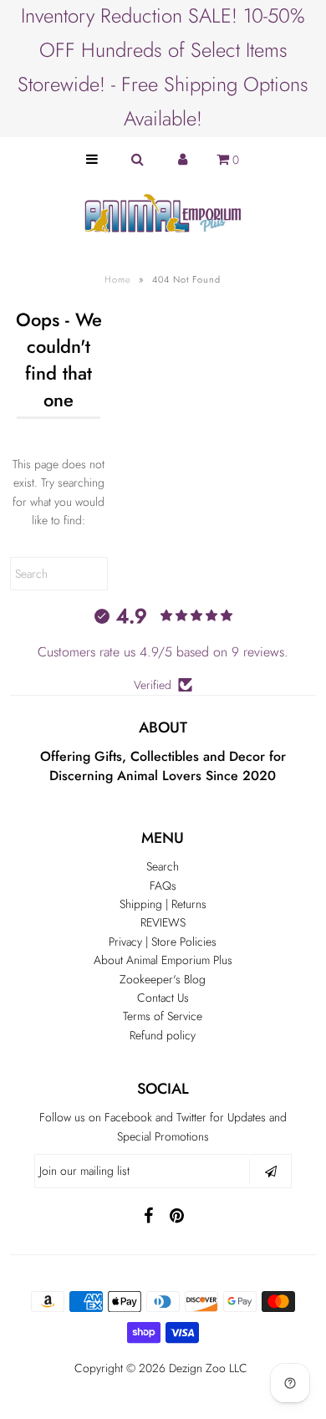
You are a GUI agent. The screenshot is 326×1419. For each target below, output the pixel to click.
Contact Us (163, 997)
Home (117, 279)
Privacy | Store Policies (162, 941)
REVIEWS (163, 922)
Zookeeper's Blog (163, 979)
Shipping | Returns (163, 904)
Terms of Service (162, 1016)
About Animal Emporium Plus (163, 960)
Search (162, 866)
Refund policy (163, 1035)
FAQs (163, 885)
